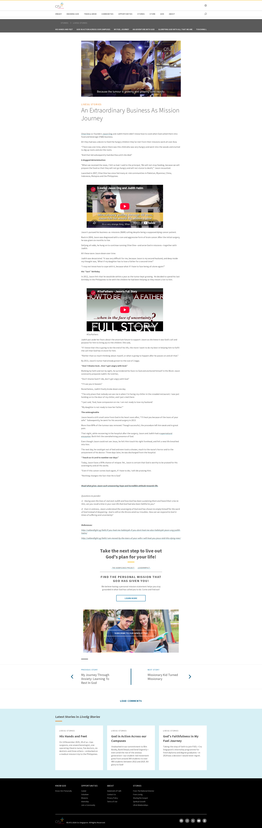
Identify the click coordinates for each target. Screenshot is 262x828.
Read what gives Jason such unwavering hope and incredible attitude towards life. (119, 485)
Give (162, 14)
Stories (141, 14)
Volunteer (85, 794)
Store (152, 14)
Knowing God (73, 14)
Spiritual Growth (139, 801)
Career (83, 791)
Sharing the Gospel (140, 798)
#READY (58, 14)
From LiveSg (137, 794)
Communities (107, 14)
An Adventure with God (144, 29)
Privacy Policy (112, 798)
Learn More (131, 598)
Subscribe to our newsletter (131, 633)
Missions (84, 798)
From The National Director (143, 791)
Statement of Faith (114, 791)
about (172, 14)
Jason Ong (107, 133)
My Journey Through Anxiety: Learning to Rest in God (95, 679)
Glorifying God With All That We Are (175, 29)
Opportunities (125, 14)
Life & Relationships (140, 805)
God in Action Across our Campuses (93, 29)
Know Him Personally (63, 791)
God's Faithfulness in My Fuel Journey (181, 738)
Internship (85, 801)
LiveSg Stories (80, 23)
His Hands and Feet (64, 29)
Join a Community (88, 805)
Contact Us (111, 794)
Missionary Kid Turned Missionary (163, 677)
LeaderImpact (144, 568)
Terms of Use (112, 801)
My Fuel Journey (121, 29)
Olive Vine (85, 133)
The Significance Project (123, 568)
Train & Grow (90, 14)
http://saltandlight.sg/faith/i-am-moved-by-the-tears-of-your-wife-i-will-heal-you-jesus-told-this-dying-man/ (131, 538)
